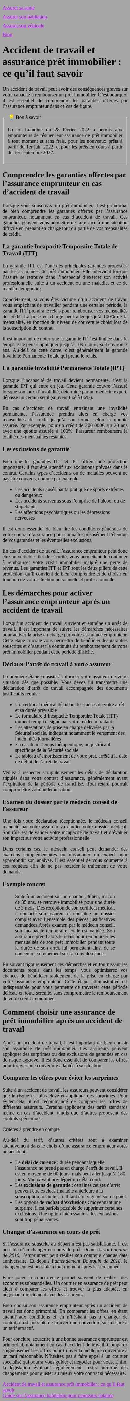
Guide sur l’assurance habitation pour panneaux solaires (58, 1395)
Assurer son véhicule (23, 25)
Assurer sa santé (19, 7)
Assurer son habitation (25, 16)
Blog (7, 34)
